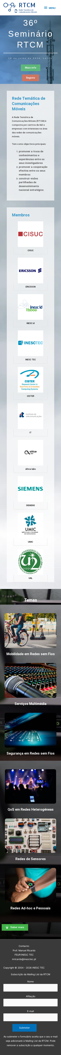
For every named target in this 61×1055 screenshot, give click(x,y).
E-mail (30, 1011)
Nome (30, 981)
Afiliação (30, 996)
